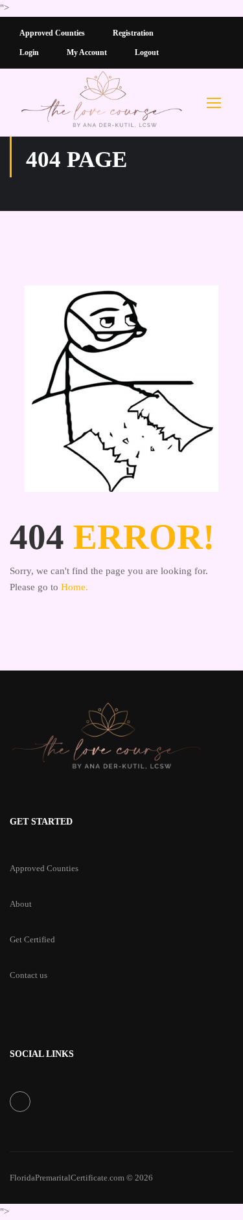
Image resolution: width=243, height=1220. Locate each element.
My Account (87, 52)
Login (29, 52)
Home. (74, 587)
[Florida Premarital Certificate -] (102, 103)
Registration (133, 33)
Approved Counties (52, 33)
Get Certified (32, 939)
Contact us (28, 975)
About (21, 904)
